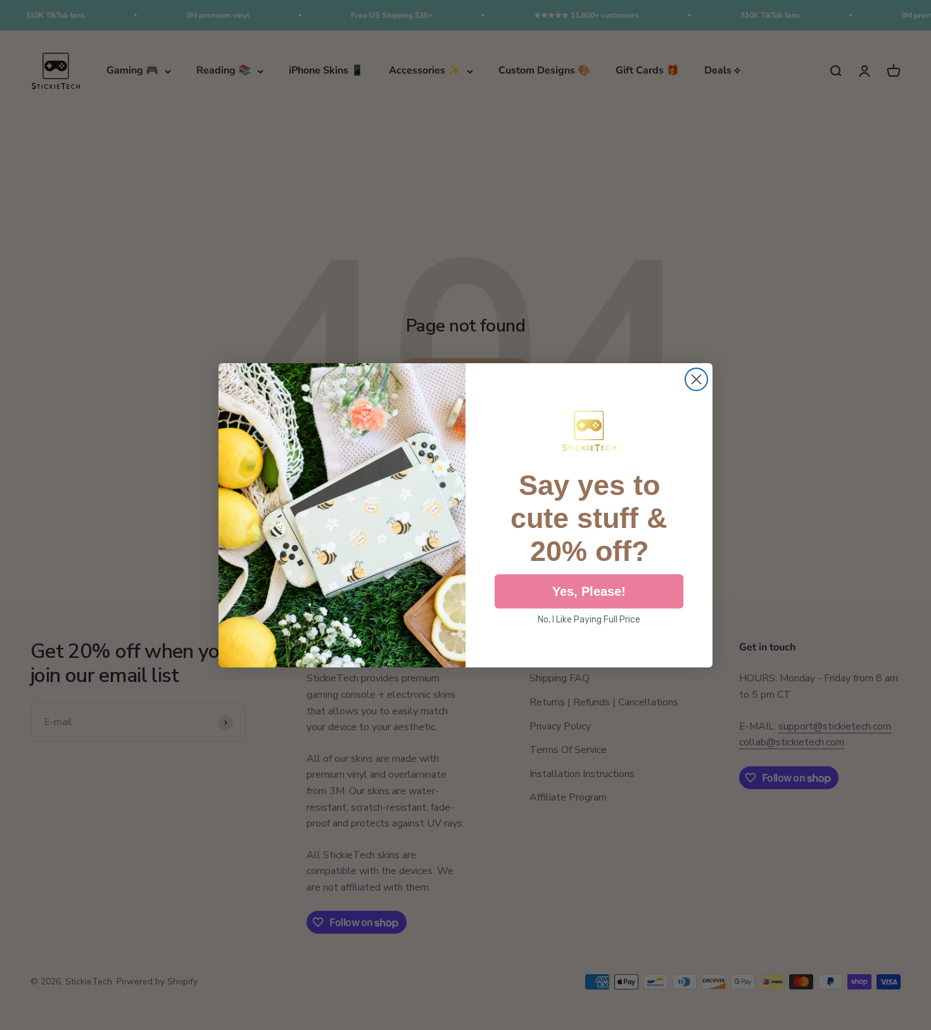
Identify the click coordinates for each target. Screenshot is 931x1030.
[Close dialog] (696, 379)
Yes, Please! (589, 591)
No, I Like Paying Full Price (589, 619)
